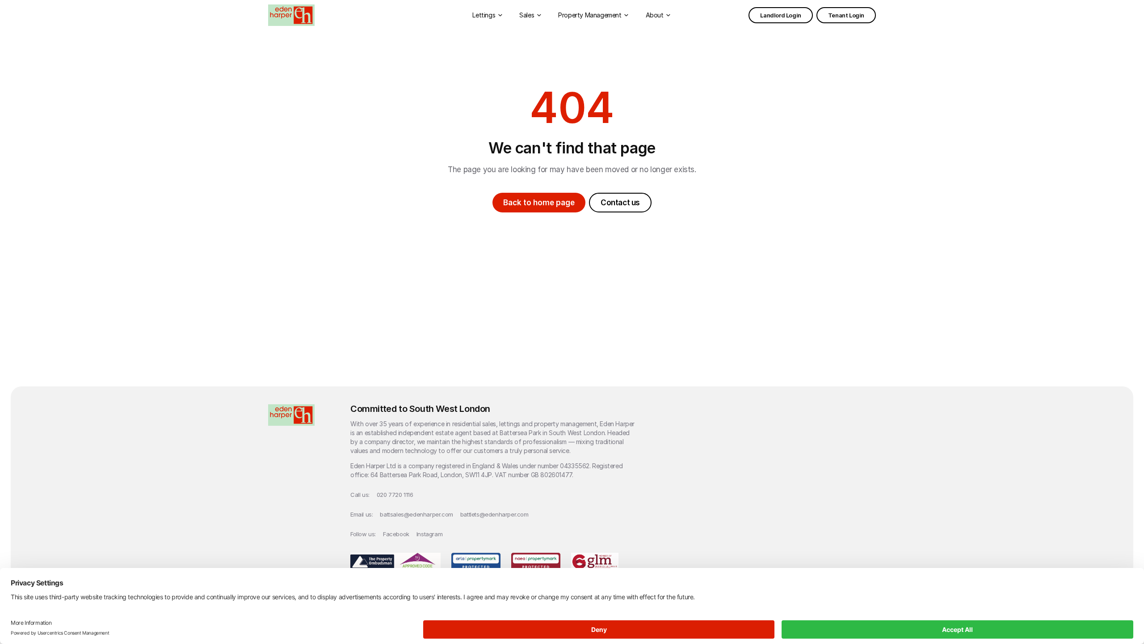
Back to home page (539, 202)
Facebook (396, 534)
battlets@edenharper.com (494, 514)
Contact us (620, 202)
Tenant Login (846, 15)
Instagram (429, 534)
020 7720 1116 (395, 494)
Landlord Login (780, 15)
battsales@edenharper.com (416, 514)
